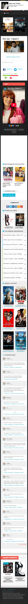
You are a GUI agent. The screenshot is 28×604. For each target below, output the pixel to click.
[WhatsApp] (18, 125)
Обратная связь (11, 589)
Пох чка (18, 56)
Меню (7, 13)
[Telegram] (13, 125)
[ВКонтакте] (9, 125)
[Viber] (16, 125)
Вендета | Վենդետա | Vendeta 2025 (13, 367)
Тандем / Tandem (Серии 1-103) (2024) (13, 507)
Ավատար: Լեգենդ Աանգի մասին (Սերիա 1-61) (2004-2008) (15, 393)
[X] (14, 125)
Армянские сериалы (11, 56)
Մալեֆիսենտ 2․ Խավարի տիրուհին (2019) (15, 519)
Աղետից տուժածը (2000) (11, 379)
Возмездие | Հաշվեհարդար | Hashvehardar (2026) (15, 403)
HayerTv (4, 589)
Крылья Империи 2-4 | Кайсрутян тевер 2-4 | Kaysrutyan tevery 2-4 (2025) (15, 424)
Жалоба (21, 129)
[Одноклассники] (11, 125)
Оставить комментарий (9, 195)
